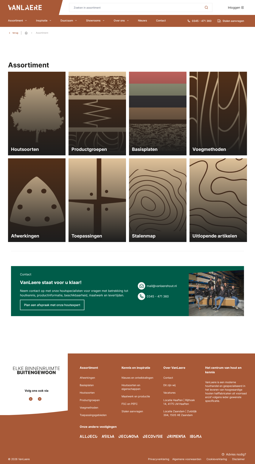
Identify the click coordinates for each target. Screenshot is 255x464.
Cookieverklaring (217, 459)
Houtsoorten (87, 392)
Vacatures (169, 392)
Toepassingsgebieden (93, 415)
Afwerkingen (87, 377)
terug (15, 32)
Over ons (119, 20)
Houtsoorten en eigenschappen (131, 387)
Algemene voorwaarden (187, 459)
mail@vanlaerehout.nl (162, 286)
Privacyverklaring (158, 459)
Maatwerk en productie (136, 396)
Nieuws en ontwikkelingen (137, 377)
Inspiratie (41, 20)
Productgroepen (90, 400)
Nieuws (142, 20)
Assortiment (15, 20)
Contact (161, 20)
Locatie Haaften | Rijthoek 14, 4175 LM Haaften (179, 401)
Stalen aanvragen (132, 411)
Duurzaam (66, 20)
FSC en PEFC (130, 403)
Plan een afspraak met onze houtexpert (52, 305)
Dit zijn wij (169, 385)
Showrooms (93, 20)
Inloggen (234, 7)
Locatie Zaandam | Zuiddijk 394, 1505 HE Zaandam (180, 413)
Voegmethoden (89, 407)
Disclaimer (238, 459)
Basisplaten (87, 385)
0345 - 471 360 (158, 296)
